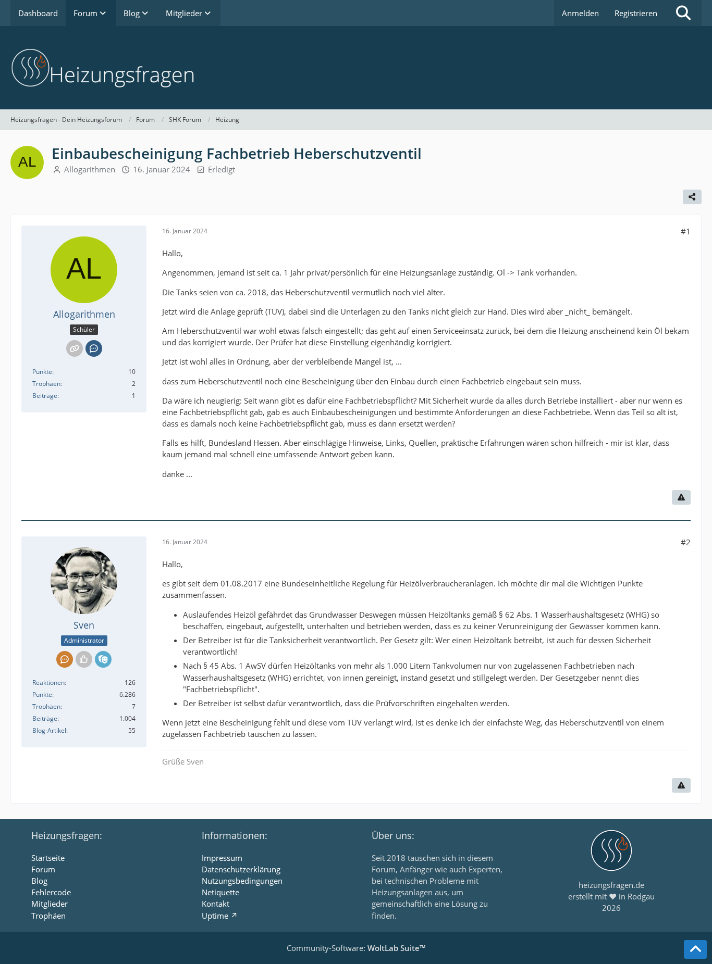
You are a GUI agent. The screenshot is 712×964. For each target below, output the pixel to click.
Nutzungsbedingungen (242, 880)
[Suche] (683, 13)
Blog (39, 880)
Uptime (215, 915)
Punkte (42, 371)
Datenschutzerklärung (241, 869)
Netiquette (220, 892)
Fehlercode (51, 892)
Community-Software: (356, 948)
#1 (686, 231)
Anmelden (580, 13)
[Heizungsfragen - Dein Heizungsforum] (356, 68)
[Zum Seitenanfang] (695, 949)
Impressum (222, 858)
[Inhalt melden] (681, 497)
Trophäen (46, 383)
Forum (43, 869)
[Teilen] (692, 197)
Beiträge (44, 395)
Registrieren (636, 13)
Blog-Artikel (49, 730)
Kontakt (215, 903)
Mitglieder (49, 903)
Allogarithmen (89, 169)
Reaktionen (48, 682)
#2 (686, 542)
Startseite (48, 858)
